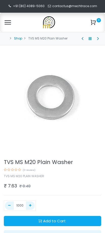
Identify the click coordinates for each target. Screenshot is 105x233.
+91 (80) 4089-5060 (29, 6)
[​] (82, 38)
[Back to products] (90, 39)
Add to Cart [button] (54, 221)
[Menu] (7, 22)
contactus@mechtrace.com (75, 6)
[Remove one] (9, 205)
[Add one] (30, 205)
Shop (18, 38)
